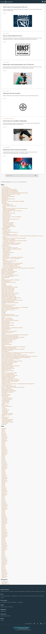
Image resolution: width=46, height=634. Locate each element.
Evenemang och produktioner (8, 222)
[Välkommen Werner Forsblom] (22, 100)
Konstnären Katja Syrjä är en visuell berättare (11, 264)
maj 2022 (3, 484)
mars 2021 (3, 501)
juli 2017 (3, 551)
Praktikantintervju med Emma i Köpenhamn (9, 338)
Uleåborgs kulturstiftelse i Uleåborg (8, 376)
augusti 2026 (3, 428)
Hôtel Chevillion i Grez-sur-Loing (8, 309)
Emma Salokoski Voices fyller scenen (8, 282)
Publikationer (4, 424)
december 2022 (4, 477)
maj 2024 (3, 458)
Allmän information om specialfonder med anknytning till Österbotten (14, 192)
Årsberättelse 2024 (5, 245)
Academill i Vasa (4, 186)
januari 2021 (3, 503)
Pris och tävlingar (6, 220)
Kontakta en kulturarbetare (6, 318)
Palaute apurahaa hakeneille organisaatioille (9, 335)
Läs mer (4, 13)
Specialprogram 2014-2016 (6, 414)
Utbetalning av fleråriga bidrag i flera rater (9, 378)
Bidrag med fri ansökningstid (6, 273)
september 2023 (4, 467)
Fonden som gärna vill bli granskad (9, 206)
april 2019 (3, 527)
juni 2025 (3, 442)
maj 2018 (3, 539)
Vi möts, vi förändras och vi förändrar (10, 234)
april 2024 (3, 459)
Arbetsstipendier (4, 200)
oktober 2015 (4, 575)
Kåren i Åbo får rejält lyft (7, 262)
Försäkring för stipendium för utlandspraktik (9, 302)
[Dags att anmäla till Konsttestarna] (22, 44)
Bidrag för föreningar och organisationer (9, 271)
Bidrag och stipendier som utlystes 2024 (10, 247)
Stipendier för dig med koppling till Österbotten (10, 365)
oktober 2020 (4, 507)
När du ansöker (5, 396)
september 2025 (4, 440)
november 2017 (4, 546)
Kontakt (3, 316)
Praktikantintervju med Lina (6, 340)
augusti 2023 (3, 468)
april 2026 (3, 432)
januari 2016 (3, 571)
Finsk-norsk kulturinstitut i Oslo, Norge (8, 299)
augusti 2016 (3, 564)
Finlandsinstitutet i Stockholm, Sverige (8, 296)
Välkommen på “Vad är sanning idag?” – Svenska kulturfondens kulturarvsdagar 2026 (17, 383)
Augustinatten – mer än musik (8, 241)
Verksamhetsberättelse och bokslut (9, 226)
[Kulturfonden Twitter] (33, 623)
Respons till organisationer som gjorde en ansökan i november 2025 (14, 355)
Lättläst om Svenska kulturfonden (7, 325)
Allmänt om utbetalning (5, 195)
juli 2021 (3, 496)
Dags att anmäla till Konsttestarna (12, 36)
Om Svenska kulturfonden (6, 406)
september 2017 (4, 548)
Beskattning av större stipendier (7, 270)
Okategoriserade (11, 118)
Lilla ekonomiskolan (5, 326)
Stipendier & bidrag (5, 395)
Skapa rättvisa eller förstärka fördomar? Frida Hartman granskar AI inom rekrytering (18, 268)
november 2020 (4, 505)
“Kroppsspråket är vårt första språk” (9, 260)
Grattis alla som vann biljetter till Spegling (15, 121)
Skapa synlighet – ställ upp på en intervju (9, 362)
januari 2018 (3, 544)
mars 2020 (3, 515)
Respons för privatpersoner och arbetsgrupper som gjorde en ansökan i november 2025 (17, 352)
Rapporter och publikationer (8, 223)
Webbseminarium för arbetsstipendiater (8, 390)
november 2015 (4, 573)
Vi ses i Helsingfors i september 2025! (8, 386)
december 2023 (4, 464)
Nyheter (7, 4)
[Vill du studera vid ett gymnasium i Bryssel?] (22, 15)
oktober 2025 (4, 439)
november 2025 (4, 437)
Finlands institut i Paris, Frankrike (7, 289)
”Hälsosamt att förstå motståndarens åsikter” (11, 244)
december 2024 (4, 449)
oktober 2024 (4, 452)
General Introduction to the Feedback (8, 304)
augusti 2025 (3, 441)
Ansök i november (5, 401)
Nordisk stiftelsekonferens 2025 (7, 332)
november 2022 (4, 478)
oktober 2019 (4, 521)
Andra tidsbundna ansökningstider (7, 196)
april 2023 (3, 472)
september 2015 (4, 576)
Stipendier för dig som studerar (7, 367)
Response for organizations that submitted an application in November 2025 (15, 357)
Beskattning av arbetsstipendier (7, 269)
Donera (2, 278)
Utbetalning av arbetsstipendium (7, 377)
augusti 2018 (3, 536)
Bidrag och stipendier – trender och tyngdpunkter (12, 216)
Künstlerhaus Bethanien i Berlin (7, 322)
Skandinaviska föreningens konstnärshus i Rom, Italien (11, 361)
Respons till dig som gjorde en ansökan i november (11, 353)
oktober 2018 (4, 534)
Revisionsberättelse (6, 227)
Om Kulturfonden (5, 203)
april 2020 (3, 514)
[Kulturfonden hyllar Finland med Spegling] (22, 158)
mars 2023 (3, 473)
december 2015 (4, 572)
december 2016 (4, 559)
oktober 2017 (4, 547)
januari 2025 (3, 448)
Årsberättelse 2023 (5, 228)
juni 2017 (3, 552)
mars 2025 (3, 446)
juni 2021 (3, 497)
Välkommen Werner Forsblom (11, 93)
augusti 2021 (3, 495)
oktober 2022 (4, 479)
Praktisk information (5, 343)
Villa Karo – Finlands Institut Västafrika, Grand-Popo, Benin (12, 387)
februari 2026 (4, 434)
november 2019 (4, 520)
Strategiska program (5, 417)
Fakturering (3, 284)
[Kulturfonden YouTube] (40, 623)
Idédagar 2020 (4, 310)
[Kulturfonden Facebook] (37, 623)
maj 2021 (3, 498)
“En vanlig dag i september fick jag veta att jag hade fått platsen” (15, 240)
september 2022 (4, 480)
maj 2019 (3, 526)
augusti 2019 (3, 523)
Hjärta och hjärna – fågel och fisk (9, 213)
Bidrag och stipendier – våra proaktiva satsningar (12, 248)
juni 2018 (3, 538)
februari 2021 (4, 502)
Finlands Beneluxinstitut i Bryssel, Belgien (9, 287)
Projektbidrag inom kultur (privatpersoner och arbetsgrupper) (12, 349)
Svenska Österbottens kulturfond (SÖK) (9, 372)
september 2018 (4, 535)
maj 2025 (3, 443)
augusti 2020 (3, 509)
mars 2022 (3, 486)
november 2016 (4, 560)
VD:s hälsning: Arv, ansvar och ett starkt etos (11, 258)
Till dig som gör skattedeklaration (7, 374)
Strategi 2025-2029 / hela (6, 369)
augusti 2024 (3, 454)
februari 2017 (4, 557)
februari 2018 (4, 542)
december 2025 (4, 436)
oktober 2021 (4, 492)
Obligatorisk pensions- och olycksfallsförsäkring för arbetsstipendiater (14, 334)
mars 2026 (3, 433)
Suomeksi (3, 371)
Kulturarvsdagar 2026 (5, 321)
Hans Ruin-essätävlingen (7, 420)
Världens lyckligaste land (6, 384)
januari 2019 (3, 530)
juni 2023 (3, 470)
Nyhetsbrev (3, 333)
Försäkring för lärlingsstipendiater (7, 301)
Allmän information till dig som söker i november (10, 194)
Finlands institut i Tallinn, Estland (7, 290)
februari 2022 (4, 488)
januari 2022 (3, 489)
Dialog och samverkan (7, 250)
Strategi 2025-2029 (5, 409)
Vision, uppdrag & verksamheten (7, 389)
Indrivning (3, 313)
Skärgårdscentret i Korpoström (7, 363)
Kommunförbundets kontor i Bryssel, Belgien (10, 315)
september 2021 (4, 494)
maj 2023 (3, 471)
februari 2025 (4, 447)
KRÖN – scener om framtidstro (7, 319)
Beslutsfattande (5, 411)
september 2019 (4, 522)
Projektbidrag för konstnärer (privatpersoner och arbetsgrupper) (13, 346)
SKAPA (3, 415)
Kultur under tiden (6, 211)
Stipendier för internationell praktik (8, 368)
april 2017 (3, 554)
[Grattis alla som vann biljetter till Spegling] (22, 129)
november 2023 (4, 465)
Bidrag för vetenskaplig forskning (7, 272)
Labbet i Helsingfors (5, 324)
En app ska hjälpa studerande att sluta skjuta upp (12, 242)
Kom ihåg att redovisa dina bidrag (7, 314)
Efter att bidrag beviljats (5, 281)
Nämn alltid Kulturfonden (6, 328)
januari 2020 (3, 517)
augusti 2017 (3, 550)
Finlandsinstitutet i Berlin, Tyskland (8, 295)
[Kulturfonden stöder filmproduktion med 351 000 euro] (22, 73)
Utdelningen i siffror (6, 254)
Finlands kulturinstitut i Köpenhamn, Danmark (10, 293)
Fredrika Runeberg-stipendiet (7, 419)
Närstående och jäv (5, 330)
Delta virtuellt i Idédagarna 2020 (7, 276)
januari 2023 (3, 476)
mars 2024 (3, 460)
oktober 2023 (4, 466)
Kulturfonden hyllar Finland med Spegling (15, 150)
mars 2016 (3, 569)
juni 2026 (3, 429)
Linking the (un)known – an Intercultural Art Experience (12, 327)
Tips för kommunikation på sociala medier (9, 375)
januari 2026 (3, 435)
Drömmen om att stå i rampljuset (9, 239)
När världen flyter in (6, 214)
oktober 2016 (4, 562)
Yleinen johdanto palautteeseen (7, 392)
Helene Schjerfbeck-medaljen (7, 421)
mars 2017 (3, 556)
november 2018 (4, 533)
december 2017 (4, 545)
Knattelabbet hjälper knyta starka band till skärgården (13, 263)
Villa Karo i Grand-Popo (6, 388)
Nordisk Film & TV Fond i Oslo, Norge (9, 331)
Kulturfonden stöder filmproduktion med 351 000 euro (18, 64)
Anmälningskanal (4, 197)
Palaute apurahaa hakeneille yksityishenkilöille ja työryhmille (12, 337)
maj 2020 (3, 513)
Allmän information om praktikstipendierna (9, 190)
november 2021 (4, 491)
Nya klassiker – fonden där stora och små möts (11, 266)
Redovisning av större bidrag (6, 350)
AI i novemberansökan (5, 188)
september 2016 (4, 563)
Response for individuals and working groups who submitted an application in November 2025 (19, 356)
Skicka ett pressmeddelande (6, 364)
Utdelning (4, 207)
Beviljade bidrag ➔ (5, 402)
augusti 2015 (3, 577)
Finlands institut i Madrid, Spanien (7, 288)
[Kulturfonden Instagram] (44, 623)
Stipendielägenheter (6, 400)
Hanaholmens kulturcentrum (6, 306)
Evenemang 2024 (6, 251)
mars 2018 (3, 541)
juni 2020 (3, 511)
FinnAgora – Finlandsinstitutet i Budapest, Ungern (11, 297)
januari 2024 (3, 463)
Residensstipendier (5, 351)
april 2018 (3, 540)
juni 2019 (3, 525)
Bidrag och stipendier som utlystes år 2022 (11, 219)
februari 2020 (4, 516)
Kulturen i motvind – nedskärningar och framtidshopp (13, 257)
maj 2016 (3, 566)
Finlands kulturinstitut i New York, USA (9, 294)
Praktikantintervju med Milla (6, 341)
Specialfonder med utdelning (7, 413)
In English (3, 312)
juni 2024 (3, 457)
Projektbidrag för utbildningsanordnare (8, 347)
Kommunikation (6, 221)
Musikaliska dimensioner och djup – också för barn (12, 210)
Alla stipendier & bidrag (6, 394)
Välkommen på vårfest (5, 382)
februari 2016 (4, 570)
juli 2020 (3, 510)
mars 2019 (3, 528)
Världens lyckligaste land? (8, 204)
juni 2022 (3, 483)
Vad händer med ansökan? (7, 399)
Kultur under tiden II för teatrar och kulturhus (10, 320)
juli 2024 (3, 455)
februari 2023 (4, 474)
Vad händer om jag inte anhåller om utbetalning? (10, 380)
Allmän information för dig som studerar (9, 189)
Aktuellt (3, 403)
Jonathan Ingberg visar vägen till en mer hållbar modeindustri (14, 238)
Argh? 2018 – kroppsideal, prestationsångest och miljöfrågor (12, 201)
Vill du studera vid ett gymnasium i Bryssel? (15, 7)
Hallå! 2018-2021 (4, 405)
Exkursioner (3, 283)
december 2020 (4, 504)
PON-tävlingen (5, 423)
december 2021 (4, 490)
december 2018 (4, 532)
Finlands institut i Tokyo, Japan (7, 291)
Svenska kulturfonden (16, 181)
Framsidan (3, 303)
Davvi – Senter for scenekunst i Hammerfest (9, 275)
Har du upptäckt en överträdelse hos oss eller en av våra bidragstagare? (14, 307)
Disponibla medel (6, 217)
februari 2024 (4, 461)
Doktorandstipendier (5, 277)
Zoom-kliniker (4, 393)
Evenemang (8, 147)
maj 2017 (3, 553)
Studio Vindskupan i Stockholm (7, 370)
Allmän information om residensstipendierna (9, 191)
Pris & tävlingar (4, 418)
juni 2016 (3, 565)
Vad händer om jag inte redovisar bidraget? (9, 381)
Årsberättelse (3, 202)
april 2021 (3, 499)
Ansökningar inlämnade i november (8, 198)
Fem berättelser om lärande (6, 285)
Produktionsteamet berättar (6, 344)
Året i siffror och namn (6, 215)
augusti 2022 (3, 482)
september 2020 (4, 508)
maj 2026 (3, 430)
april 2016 (3, 567)
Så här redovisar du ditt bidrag (7, 359)
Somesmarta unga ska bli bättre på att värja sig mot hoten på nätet (15, 208)
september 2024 (4, 453)
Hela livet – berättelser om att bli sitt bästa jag (10, 308)
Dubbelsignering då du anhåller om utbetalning (10, 279)
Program (3, 345)
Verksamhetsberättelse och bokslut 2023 (10, 232)
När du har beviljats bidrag (7, 398)
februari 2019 (4, 529)
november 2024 (4, 451)
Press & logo (4, 408)
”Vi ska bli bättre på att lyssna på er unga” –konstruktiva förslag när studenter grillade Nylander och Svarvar (23, 235)
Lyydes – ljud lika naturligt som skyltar (10, 265)
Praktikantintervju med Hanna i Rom (8, 339)
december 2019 (4, 519)
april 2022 (3, 485)
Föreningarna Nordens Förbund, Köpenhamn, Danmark (12, 300)
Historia (3, 407)
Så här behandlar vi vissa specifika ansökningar (10, 358)
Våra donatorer (5, 412)
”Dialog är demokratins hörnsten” (9, 209)
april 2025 (3, 445)
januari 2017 (3, 558)
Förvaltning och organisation (8, 225)
